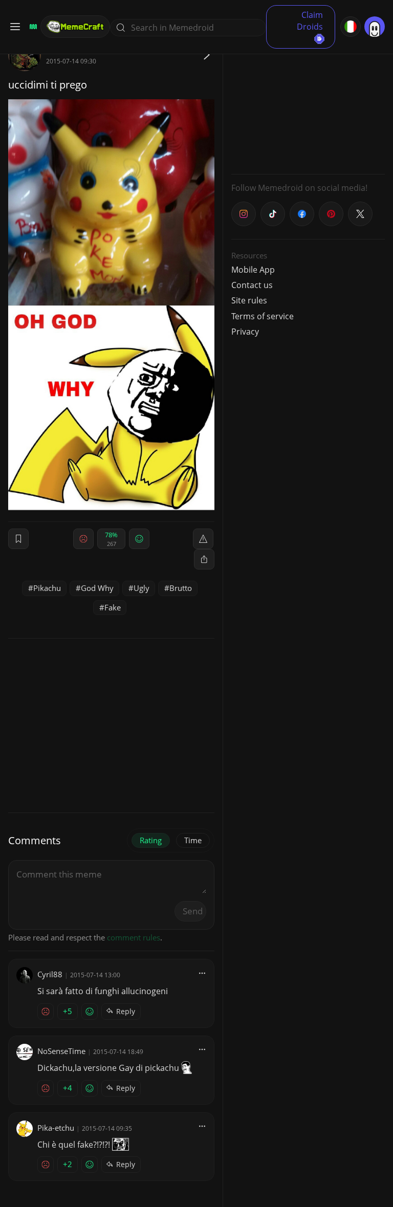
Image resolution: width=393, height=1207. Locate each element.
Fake (112, 607)
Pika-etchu (55, 1128)
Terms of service (262, 316)
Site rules (249, 300)
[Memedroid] (31, 26)
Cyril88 (49, 974)
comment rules (133, 937)
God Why (97, 588)
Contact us (252, 285)
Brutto (180, 588)
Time (193, 840)
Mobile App (253, 269)
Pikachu (47, 588)
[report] (203, 539)
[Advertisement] (308, 102)
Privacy (245, 331)
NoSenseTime (61, 1051)
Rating (151, 840)
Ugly (141, 588)
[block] (204, 559)
